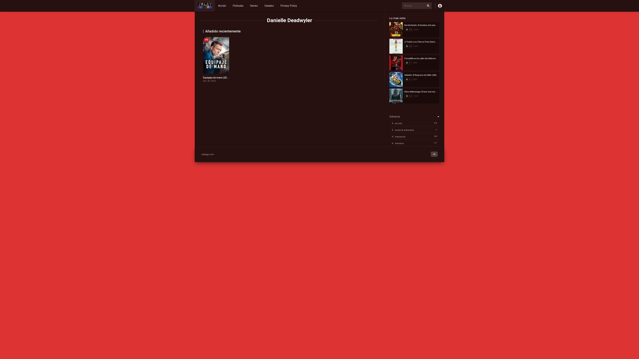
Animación (400, 136)
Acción (222, 5)
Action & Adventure (404, 130)
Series (254, 5)
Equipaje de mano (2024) (216, 77)
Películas (238, 5)
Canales (269, 5)
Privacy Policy (288, 5)
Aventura (399, 143)
